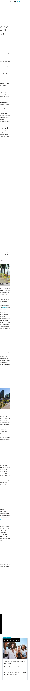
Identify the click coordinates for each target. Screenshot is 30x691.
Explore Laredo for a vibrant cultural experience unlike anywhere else (14, 662)
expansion (4, 307)
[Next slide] (8, 53)
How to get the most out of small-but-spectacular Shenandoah (15, 668)
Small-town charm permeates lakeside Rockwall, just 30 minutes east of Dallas (15, 673)
